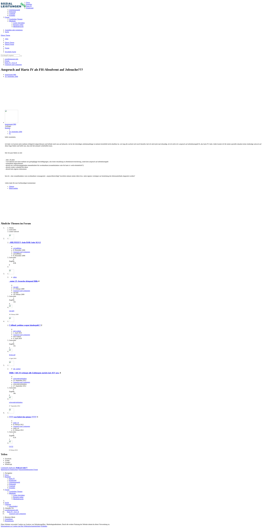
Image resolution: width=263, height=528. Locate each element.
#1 (10, 133)
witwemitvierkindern (20, 378)
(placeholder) (13, 506)
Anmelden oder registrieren (14, 30)
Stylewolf (12, 355)
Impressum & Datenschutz (9, 469)
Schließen (44, 526)
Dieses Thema (5, 35)
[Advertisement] (62, 94)
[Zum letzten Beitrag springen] (10, 307)
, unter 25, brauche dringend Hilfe (23, 281)
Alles (6, 39)
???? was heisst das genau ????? (23, 417)
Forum (7, 48)
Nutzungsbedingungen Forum (28, 469)
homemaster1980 (10, 75)
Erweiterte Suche (10, 52)
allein (15, 277)
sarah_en (16, 423)
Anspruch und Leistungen (21, 252)
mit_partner (17, 369)
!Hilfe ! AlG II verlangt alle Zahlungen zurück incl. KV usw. (34, 373)
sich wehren (17, 331)
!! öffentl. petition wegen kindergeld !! (25, 325)
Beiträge (7, 128)
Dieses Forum (9, 44)
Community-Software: (14, 468)
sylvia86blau (17, 248)
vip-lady (15, 287)
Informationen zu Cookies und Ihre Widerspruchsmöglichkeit (20, 526)
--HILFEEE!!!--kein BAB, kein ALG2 (25, 242)
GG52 (11, 446)
